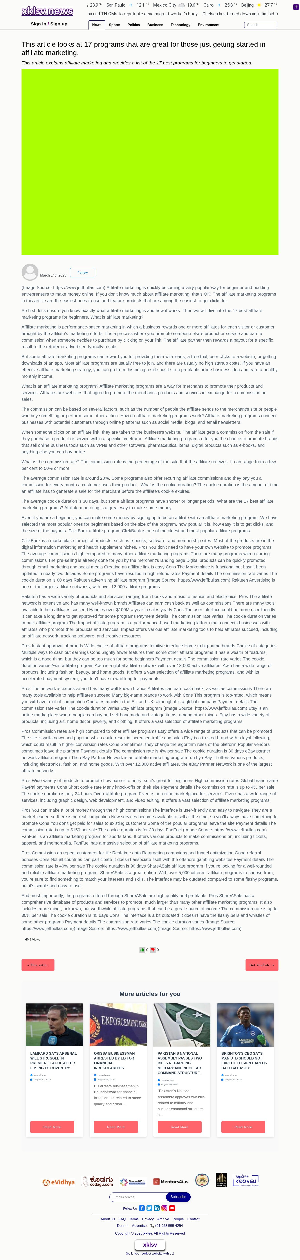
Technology (180, 25)
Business (155, 25)
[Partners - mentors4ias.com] (172, 1179)
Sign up (58, 23)
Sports (114, 25)
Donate (122, 1226)
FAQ (122, 1219)
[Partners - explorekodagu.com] (245, 1179)
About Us (108, 1219)
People (178, 1219)
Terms (134, 1219)
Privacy (148, 1219)
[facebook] (142, 1208)
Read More (52, 1127)
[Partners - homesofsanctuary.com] (222, 1179)
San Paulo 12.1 (104, 5)
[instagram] (164, 1208)
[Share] (296, 7)
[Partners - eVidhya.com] (59, 1179)
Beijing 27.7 (235, 5)
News (96, 25)
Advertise (139, 1226)
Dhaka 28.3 (275, 5)
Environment (208, 25)
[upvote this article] (142, 950)
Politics (134, 25)
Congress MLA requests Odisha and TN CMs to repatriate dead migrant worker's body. (92, 13)
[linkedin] (157, 1208)
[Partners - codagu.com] (98, 1179)
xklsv (150, 1244)
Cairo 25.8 (196, 5)
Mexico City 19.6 (153, 5)
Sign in (38, 23)
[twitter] (149, 1208)
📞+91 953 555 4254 (166, 1226)
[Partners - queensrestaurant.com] (203, 1179)
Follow (83, 272)
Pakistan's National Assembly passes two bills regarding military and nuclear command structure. (180, 1063)
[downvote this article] (153, 950)
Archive (163, 1219)
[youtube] (172, 1208)
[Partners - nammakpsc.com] (134, 1179)
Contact (193, 1219)
